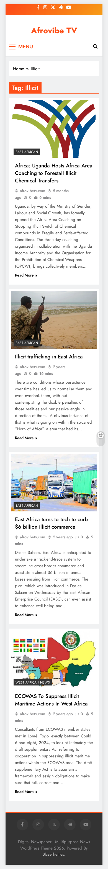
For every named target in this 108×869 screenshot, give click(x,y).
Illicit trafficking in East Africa (49, 356)
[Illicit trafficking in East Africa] (54, 320)
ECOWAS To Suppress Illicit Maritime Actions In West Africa (51, 699)
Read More (24, 275)
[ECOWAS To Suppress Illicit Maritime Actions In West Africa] (54, 659)
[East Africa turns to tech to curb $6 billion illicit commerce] (54, 482)
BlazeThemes (53, 854)
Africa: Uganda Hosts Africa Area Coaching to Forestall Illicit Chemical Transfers (53, 173)
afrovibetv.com (32, 191)
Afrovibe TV (54, 30)
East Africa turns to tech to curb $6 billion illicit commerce (51, 523)
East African (27, 151)
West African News (33, 682)
